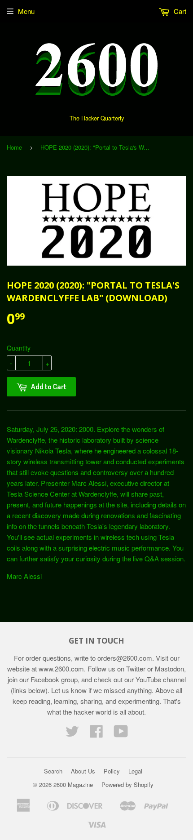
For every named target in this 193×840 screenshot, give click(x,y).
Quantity (19, 347)
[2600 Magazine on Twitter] (72, 733)
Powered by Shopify (127, 784)
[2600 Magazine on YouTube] (121, 733)
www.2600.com (61, 668)
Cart (179, 11)
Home (14, 147)
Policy (112, 771)
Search (53, 771)
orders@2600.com (124, 657)
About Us (83, 771)
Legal (135, 771)
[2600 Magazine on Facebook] (96, 733)
